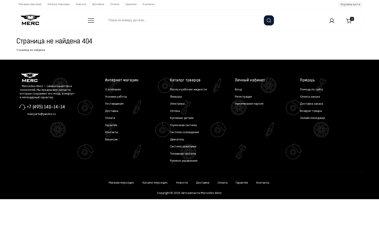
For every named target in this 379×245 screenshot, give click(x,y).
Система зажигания (183, 146)
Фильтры (176, 96)
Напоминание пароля (249, 104)
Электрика (177, 104)
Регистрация (243, 96)
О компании (113, 89)
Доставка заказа (311, 104)
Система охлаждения (184, 132)
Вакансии (111, 139)
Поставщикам (114, 104)
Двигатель (177, 139)
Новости (81, 4)
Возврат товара (311, 111)
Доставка (98, 4)
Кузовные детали (181, 118)
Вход (238, 89)
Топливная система (183, 154)
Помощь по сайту (311, 89)
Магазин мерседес (30, 4)
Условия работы (116, 96)
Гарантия (131, 4)
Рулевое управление (184, 161)
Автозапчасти (88, 18)
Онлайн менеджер (312, 118)
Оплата (114, 4)
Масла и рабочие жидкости (188, 89)
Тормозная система (183, 125)
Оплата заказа (310, 96)
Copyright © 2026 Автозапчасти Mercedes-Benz (189, 193)
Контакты (149, 4)
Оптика (175, 111)
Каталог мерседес (59, 4)
